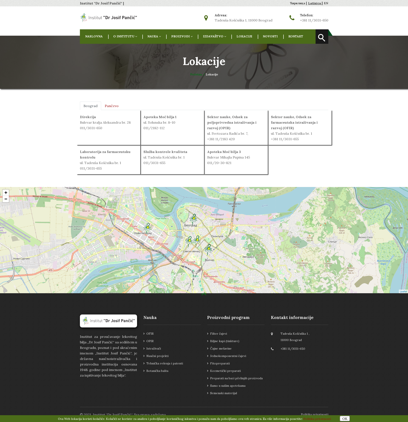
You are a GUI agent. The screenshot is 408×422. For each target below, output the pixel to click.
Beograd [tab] (91, 106)
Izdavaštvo (213, 36)
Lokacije (244, 36)
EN (326, 3)
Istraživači (153, 348)
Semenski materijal (223, 393)
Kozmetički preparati (225, 371)
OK (344, 418)
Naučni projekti (157, 356)
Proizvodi (180, 36)
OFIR (150, 334)
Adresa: (221, 15)
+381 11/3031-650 (314, 20)
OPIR (150, 341)
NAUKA (152, 36)
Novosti (270, 36)
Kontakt (295, 36)
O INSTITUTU (123, 36)
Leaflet (403, 291)
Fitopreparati (220, 363)
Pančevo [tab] (112, 106)
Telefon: (306, 15)
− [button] (5, 199)
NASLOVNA (94, 36)
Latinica (315, 3)
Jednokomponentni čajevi (228, 356)
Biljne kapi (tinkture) (224, 341)
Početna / (198, 74)
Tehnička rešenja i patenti (164, 363)
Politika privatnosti (314, 414)
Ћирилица (298, 3)
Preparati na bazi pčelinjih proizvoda (236, 378)
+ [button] (5, 192)
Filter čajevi (218, 334)
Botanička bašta (157, 371)
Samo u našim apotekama (227, 386)
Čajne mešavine (221, 348)
